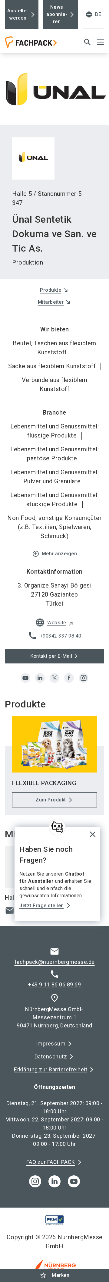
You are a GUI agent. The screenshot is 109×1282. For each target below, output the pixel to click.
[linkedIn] (54, 1181)
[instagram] (83, 678)
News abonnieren (56, 14)
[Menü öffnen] (100, 42)
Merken (54, 1275)
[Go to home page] (37, 44)
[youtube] (25, 678)
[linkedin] (40, 678)
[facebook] (69, 678)
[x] (54, 678)
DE (93, 14)
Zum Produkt (50, 800)
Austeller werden (17, 14)
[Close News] (57, 827)
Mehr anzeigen (54, 553)
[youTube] (74, 1181)
